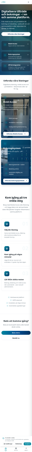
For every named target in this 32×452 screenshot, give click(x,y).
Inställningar (8, 444)
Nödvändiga (18, 444)
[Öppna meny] (28, 2)
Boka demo (16, 333)
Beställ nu (16, 338)
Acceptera (27, 444)
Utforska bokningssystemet (14, 181)
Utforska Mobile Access (14, 134)
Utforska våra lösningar (16, 34)
